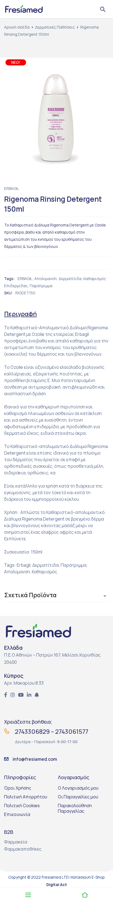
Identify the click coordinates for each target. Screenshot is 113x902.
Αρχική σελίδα (17, 27)
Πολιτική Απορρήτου (25, 797)
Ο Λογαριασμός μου (78, 788)
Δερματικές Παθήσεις (55, 27)
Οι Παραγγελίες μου (78, 797)
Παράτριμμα (41, 285)
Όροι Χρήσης (17, 788)
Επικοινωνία (17, 814)
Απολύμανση (45, 278)
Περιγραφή (20, 313)
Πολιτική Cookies (22, 806)
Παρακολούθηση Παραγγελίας (75, 808)
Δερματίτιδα (70, 278)
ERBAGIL (11, 188)
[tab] (20, 313)
